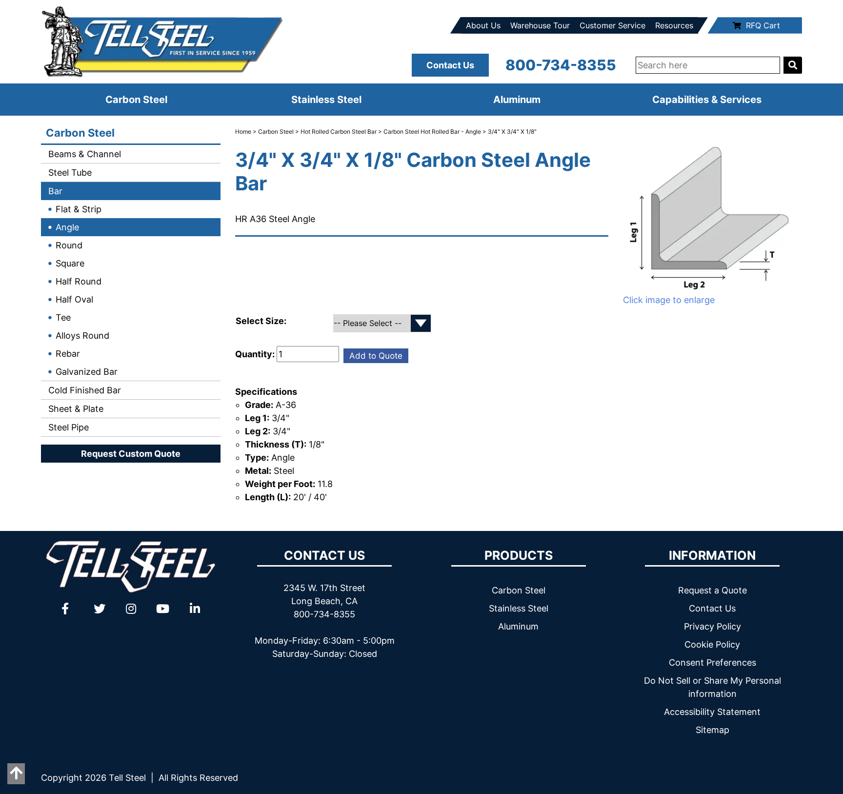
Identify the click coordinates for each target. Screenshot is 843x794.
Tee (63, 317)
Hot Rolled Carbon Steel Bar (339, 131)
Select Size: (262, 321)
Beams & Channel (83, 154)
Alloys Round (82, 335)
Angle (67, 227)
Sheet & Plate (74, 409)
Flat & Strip (78, 209)
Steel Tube (69, 172)
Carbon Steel (136, 99)
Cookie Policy (712, 644)
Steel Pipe (67, 427)
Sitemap (712, 730)
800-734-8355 (560, 65)
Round (69, 245)
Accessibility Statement (712, 712)
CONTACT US (324, 555)
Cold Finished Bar (83, 390)
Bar (54, 191)
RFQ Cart (763, 25)
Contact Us (450, 65)
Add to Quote (375, 356)
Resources (674, 25)
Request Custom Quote (131, 453)
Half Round (78, 281)
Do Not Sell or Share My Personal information (712, 687)
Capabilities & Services (707, 99)
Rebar (68, 353)
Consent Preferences (712, 662)
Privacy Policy (712, 626)
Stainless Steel (326, 99)
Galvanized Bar (87, 371)
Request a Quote (712, 590)
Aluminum (517, 99)
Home (243, 131)
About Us (483, 25)
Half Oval (74, 299)
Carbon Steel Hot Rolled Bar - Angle (432, 131)
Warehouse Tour (540, 25)
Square (70, 263)
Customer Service (612, 25)
